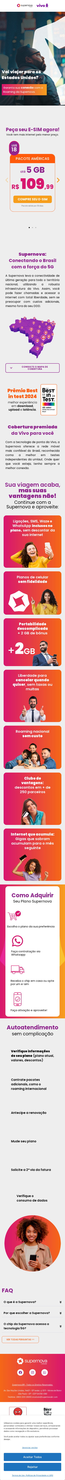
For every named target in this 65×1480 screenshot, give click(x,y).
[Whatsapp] (44, 1372)
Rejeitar (32, 1467)
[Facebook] (20, 1372)
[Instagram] (32, 1372)
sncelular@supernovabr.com (45, 1397)
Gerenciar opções (30, 1447)
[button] (7, 180)
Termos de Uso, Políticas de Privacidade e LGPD (32, 1475)
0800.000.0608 (23, 1397)
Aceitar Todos (32, 1457)
